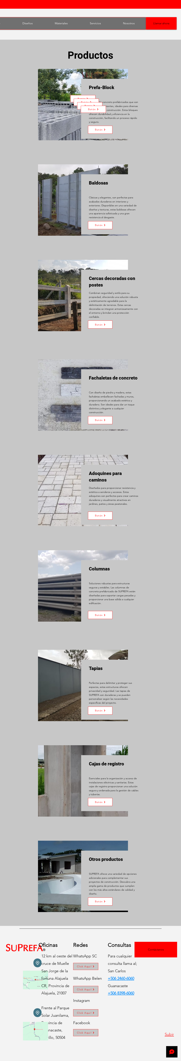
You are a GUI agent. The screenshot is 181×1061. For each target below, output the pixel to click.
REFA (33, 948)
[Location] (37, 962)
